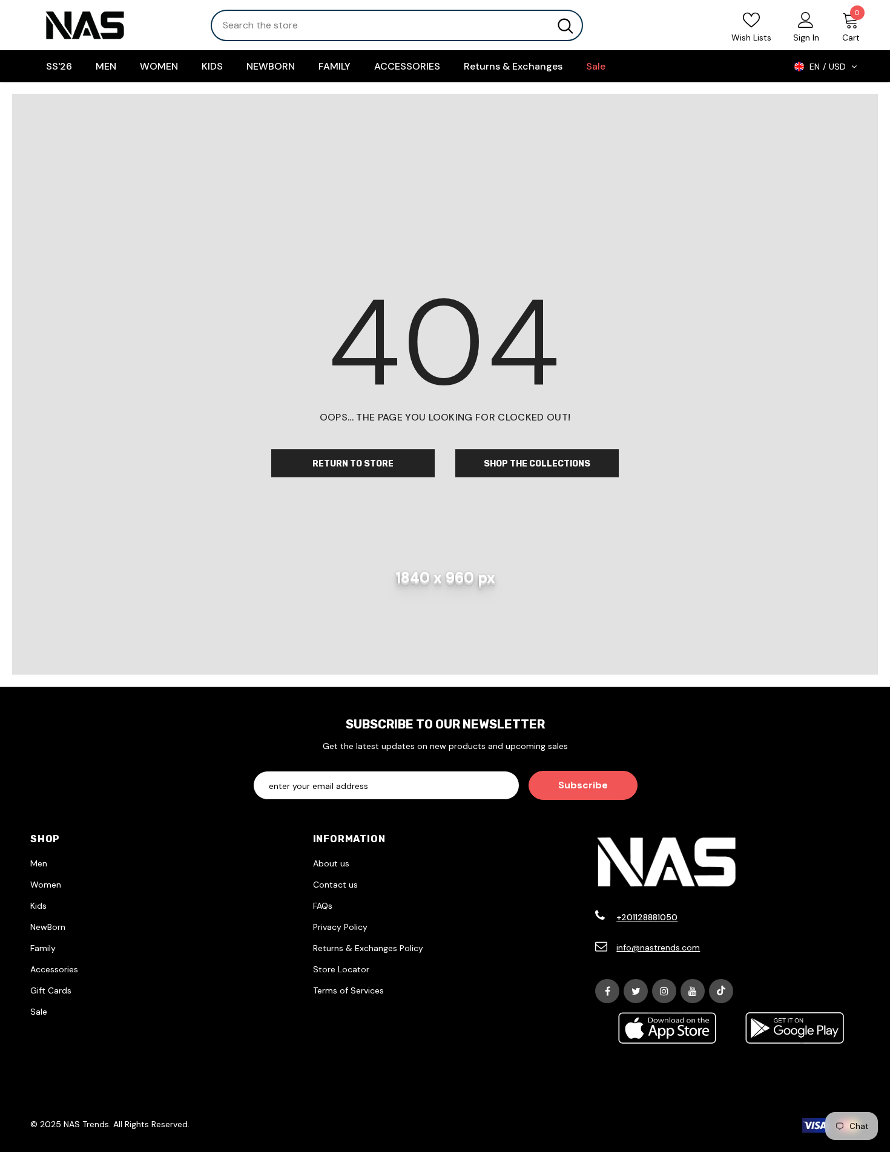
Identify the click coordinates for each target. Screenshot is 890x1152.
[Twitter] (636, 991)
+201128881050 (646, 917)
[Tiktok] (721, 991)
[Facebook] (607, 991)
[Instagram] (664, 991)
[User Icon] (806, 19)
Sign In (806, 37)
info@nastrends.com (658, 947)
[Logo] (111, 25)
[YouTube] (693, 991)
